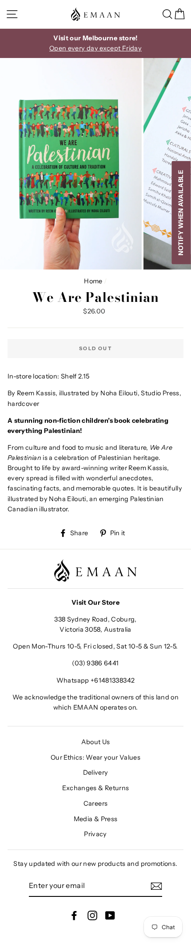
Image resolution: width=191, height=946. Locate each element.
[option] (95, 43)
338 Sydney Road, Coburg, (95, 619)
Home (93, 281)
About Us (95, 742)
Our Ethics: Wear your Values (95, 757)
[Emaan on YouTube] (110, 915)
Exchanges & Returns (95, 788)
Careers (96, 803)
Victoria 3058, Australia (95, 629)
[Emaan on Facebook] (74, 915)
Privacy (95, 834)
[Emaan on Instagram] (92, 915)
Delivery (95, 772)
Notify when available (181, 212)
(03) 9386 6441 (95, 663)
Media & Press (96, 819)
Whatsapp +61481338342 (95, 680)
